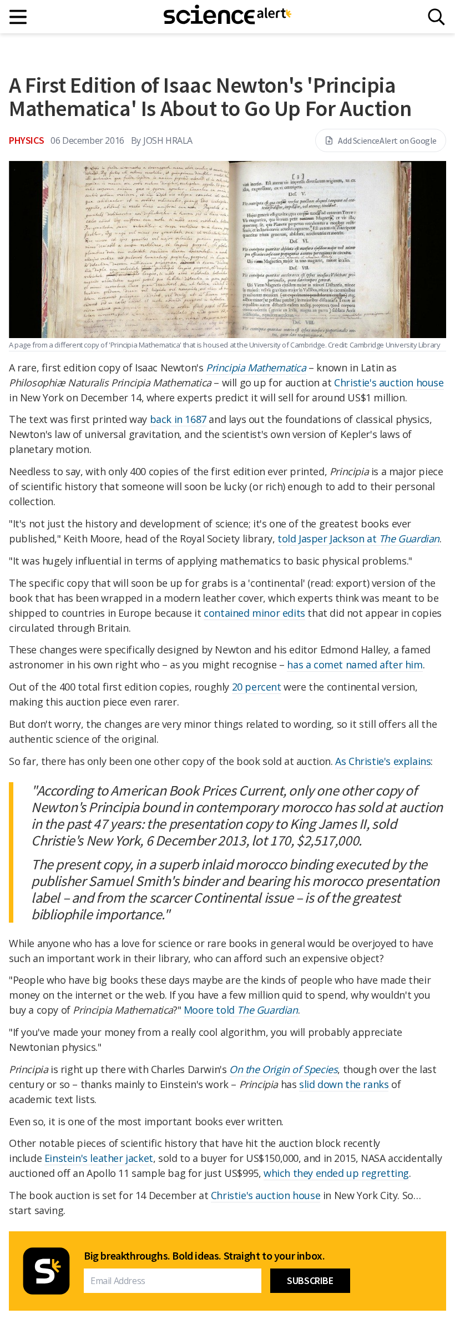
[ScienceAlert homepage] (227, 17)
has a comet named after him (354, 664)
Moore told (241, 1009)
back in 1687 (178, 419)
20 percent (256, 686)
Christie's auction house (388, 382)
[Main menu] (18, 17)
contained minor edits (254, 613)
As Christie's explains (383, 761)
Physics (26, 140)
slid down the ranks (343, 1084)
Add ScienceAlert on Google (387, 140)
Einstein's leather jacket (98, 1158)
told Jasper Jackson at (358, 538)
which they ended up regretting (336, 1173)
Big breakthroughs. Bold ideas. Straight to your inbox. (204, 1256)
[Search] (436, 17)
